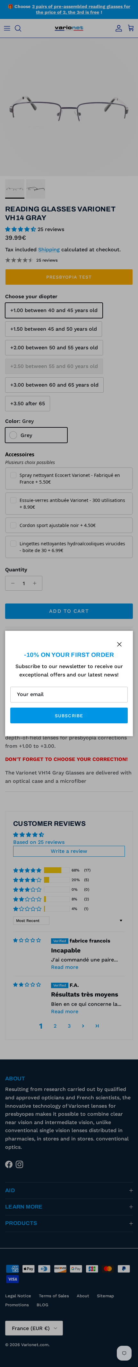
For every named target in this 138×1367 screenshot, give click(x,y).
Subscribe (69, 715)
